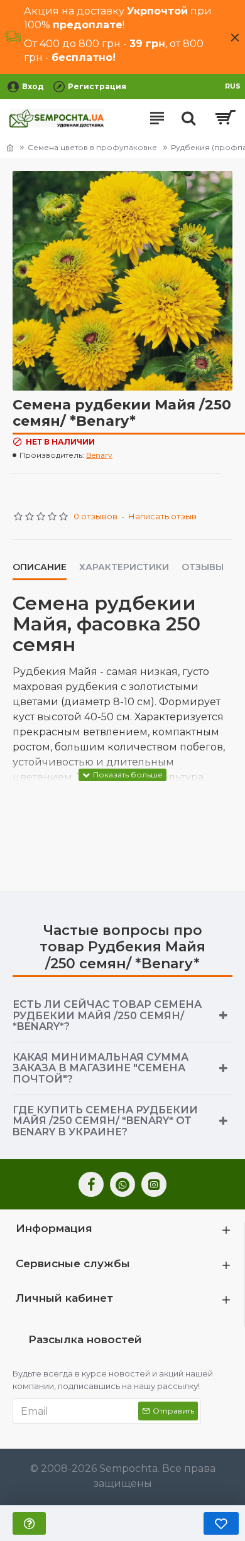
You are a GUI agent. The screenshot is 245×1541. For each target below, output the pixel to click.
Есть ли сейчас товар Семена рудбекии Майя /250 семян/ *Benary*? (107, 1015)
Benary (99, 455)
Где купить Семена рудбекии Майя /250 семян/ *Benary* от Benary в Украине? (105, 1121)
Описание (40, 567)
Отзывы (203, 567)
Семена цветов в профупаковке (92, 147)
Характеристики (124, 567)
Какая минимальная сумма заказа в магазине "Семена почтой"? (100, 1068)
